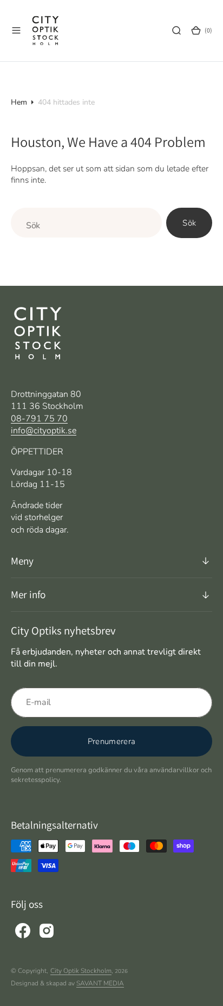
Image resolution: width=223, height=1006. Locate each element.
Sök (189, 222)
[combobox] (86, 223)
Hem (19, 102)
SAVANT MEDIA (100, 983)
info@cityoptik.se (43, 431)
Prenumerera (111, 741)
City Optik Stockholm (81, 970)
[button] (16, 30)
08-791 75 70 (39, 419)
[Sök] (176, 30)
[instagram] (46, 931)
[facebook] (23, 931)
